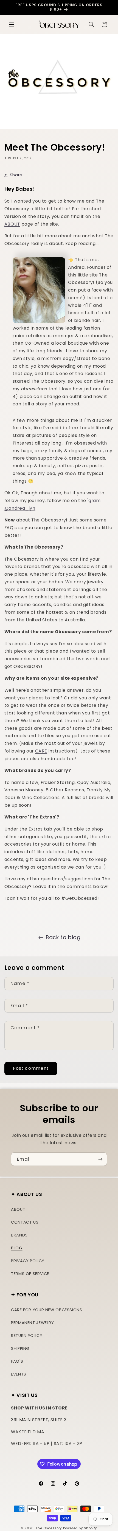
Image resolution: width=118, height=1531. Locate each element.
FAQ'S (17, 1361)
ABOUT (12, 224)
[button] (11, 24)
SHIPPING (20, 1348)
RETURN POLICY (26, 1335)
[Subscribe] (100, 1159)
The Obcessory (49, 1528)
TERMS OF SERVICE (30, 1273)
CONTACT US (24, 1222)
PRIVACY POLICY (27, 1261)
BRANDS (19, 1235)
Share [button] (16, 175)
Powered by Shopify (80, 1528)
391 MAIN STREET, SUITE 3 (39, 1420)
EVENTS (18, 1374)
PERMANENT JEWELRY (32, 1322)
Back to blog (63, 937)
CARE (41, 751)
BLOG (17, 1248)
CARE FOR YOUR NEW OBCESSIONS (46, 1310)
